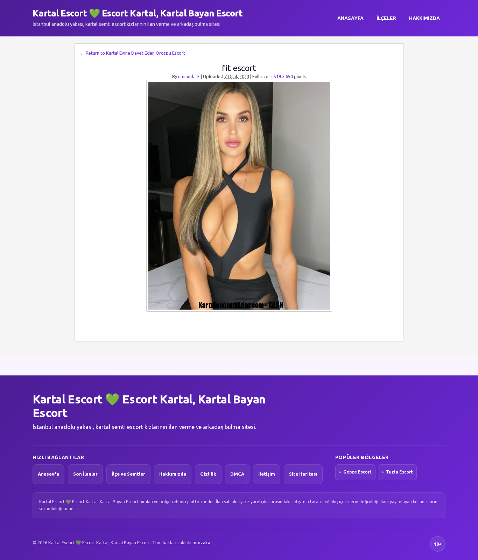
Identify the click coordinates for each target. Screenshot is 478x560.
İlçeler (386, 18)
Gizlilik (208, 473)
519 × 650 (283, 76)
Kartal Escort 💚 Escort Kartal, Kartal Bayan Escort (137, 13)
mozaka (202, 542)
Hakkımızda (424, 18)
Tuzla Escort (399, 472)
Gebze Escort (357, 472)
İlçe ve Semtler (128, 473)
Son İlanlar (85, 473)
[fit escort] (239, 196)
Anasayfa (350, 18)
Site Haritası (303, 473)
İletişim (266, 473)
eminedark (189, 76)
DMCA (237, 473)
